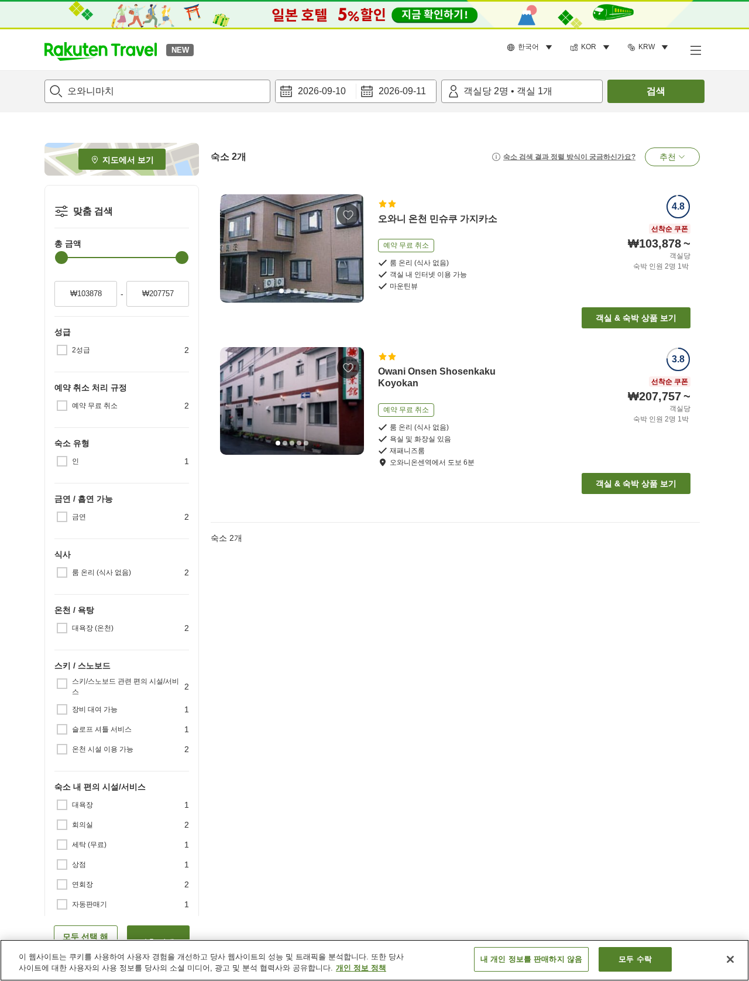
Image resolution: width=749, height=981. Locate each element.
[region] (374, 960)
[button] (100, 50)
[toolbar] (356, 91)
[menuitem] (531, 47)
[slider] (61, 257)
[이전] (233, 248)
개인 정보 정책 (361, 968)
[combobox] (157, 91)
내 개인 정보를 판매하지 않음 (531, 959)
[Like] (348, 215)
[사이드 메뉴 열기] (695, 49)
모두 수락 (635, 959)
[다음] (351, 248)
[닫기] (730, 959)
